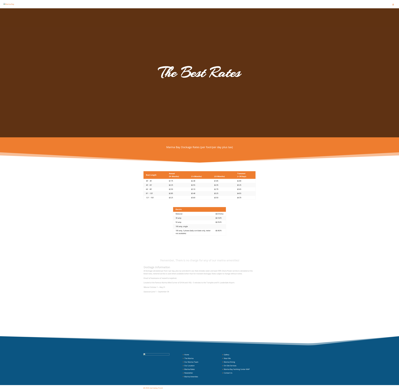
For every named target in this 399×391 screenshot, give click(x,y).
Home (186, 354)
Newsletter (188, 373)
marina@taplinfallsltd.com (239, 329)
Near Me (227, 358)
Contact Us (228, 373)
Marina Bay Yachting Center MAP (237, 369)
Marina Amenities (191, 377)
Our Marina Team (191, 362)
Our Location (189, 365)
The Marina (188, 358)
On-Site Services (230, 365)
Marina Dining (229, 362)
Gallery (226, 354)
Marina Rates (189, 369)
